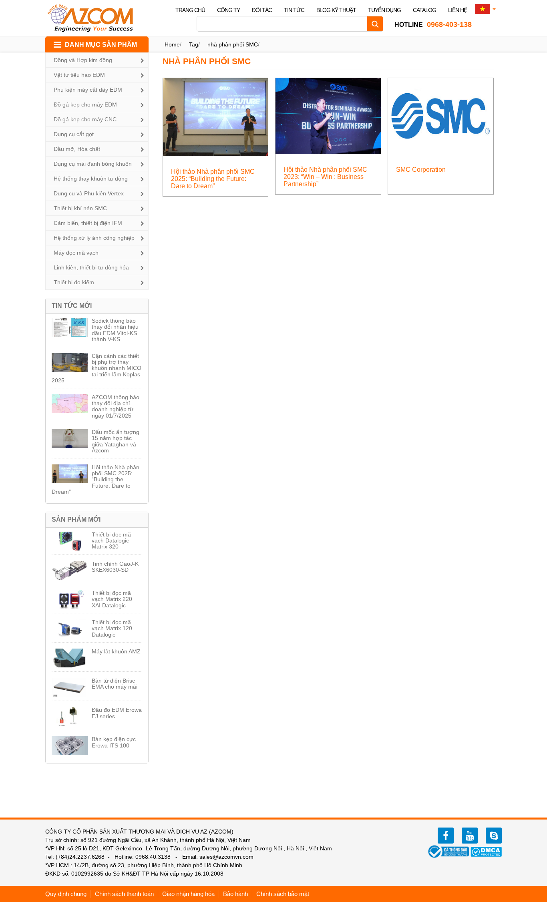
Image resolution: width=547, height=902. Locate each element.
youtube (470, 836)
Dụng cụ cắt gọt (74, 134)
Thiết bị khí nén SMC (80, 208)
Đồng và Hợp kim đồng (83, 60)
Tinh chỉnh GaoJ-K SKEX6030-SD (115, 566)
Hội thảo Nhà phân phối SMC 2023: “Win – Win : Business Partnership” (325, 176)
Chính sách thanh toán (124, 893)
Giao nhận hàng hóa (188, 893)
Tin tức (294, 10)
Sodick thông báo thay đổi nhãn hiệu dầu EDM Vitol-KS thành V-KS (115, 329)
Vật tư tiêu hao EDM (79, 75)
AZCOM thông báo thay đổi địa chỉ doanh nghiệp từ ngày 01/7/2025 (115, 406)
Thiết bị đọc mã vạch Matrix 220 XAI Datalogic (112, 599)
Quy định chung (65, 893)
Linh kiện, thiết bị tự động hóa (91, 267)
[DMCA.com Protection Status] (486, 851)
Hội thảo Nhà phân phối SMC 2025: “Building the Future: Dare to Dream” (95, 479)
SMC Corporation (421, 169)
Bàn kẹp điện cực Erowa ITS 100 (114, 742)
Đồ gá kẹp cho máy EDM (85, 104)
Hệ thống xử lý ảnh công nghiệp (94, 238)
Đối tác (262, 10)
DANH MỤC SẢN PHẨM (101, 44)
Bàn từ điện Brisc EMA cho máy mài (114, 683)
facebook (446, 836)
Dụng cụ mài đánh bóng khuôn (93, 164)
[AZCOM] (95, 18)
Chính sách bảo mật (282, 893)
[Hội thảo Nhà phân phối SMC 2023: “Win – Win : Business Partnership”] (328, 115)
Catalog (424, 10)
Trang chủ (190, 10)
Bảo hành (235, 893)
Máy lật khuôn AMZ (116, 651)
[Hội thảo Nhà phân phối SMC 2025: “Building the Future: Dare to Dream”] (215, 116)
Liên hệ (457, 10)
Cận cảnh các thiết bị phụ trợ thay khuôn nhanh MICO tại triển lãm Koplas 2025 (96, 368)
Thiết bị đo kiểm (74, 282)
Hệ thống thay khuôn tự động (91, 178)
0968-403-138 (433, 24)
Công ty (228, 10)
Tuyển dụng (384, 10)
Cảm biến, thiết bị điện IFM (88, 223)
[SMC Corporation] (440, 115)
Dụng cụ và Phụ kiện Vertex (89, 193)
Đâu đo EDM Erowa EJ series (117, 713)
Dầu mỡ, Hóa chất (77, 149)
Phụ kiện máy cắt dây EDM (88, 89)
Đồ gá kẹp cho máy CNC (85, 119)
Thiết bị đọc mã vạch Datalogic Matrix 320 (111, 540)
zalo (494, 836)
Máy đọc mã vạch (76, 252)
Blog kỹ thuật (336, 10)
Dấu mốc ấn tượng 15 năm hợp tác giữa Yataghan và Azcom (115, 441)
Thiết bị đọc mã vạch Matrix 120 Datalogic (112, 628)
